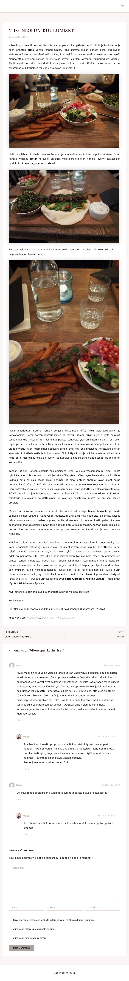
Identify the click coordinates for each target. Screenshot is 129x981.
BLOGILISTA (49, 617)
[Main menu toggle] (122, 6)
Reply (21, 720)
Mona (26, 736)
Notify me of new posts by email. (29, 938)
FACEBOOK (32, 617)
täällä (56, 609)
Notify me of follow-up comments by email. (34, 929)
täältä (46, 574)
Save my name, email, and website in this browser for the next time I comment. (54, 920)
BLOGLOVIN (67, 617)
